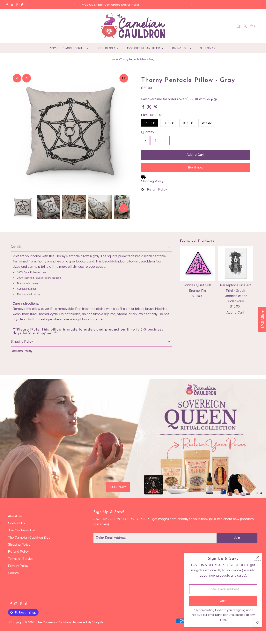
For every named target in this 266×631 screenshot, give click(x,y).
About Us (15, 516)
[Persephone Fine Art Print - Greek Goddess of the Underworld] (235, 263)
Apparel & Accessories (67, 48)
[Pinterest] (17, 4)
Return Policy (157, 189)
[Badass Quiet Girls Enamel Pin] (197, 263)
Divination (180, 48)
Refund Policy (18, 551)
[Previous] (75, 4)
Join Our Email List (21, 530)
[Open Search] (238, 26)
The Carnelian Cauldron (53, 622)
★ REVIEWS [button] (262, 319)
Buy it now (195, 167)
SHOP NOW (57, 471)
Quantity (147, 132)
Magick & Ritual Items (144, 48)
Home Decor (106, 48)
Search (13, 573)
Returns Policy (21, 351)
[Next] (191, 4)
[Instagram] (12, 4)
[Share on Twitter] (149, 108)
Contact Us (16, 523)
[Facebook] (7, 4)
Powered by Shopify (88, 622)
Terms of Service (20, 559)
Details (16, 247)
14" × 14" (149, 122)
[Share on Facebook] (143, 108)
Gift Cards (208, 48)
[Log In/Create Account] (245, 26)
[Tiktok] (22, 4)
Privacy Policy (18, 566)
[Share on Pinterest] (155, 108)
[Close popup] (257, 557)
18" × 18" (187, 122)
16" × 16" (168, 122)
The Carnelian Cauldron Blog (29, 537)
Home (115, 59)
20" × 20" (207, 122)
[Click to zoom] (123, 78)
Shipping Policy (152, 181)
